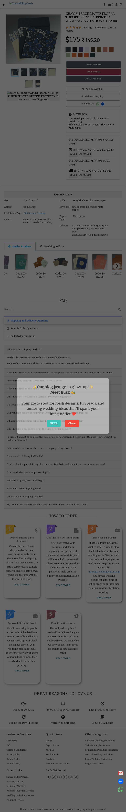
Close (72, 423)
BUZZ (53, 423)
